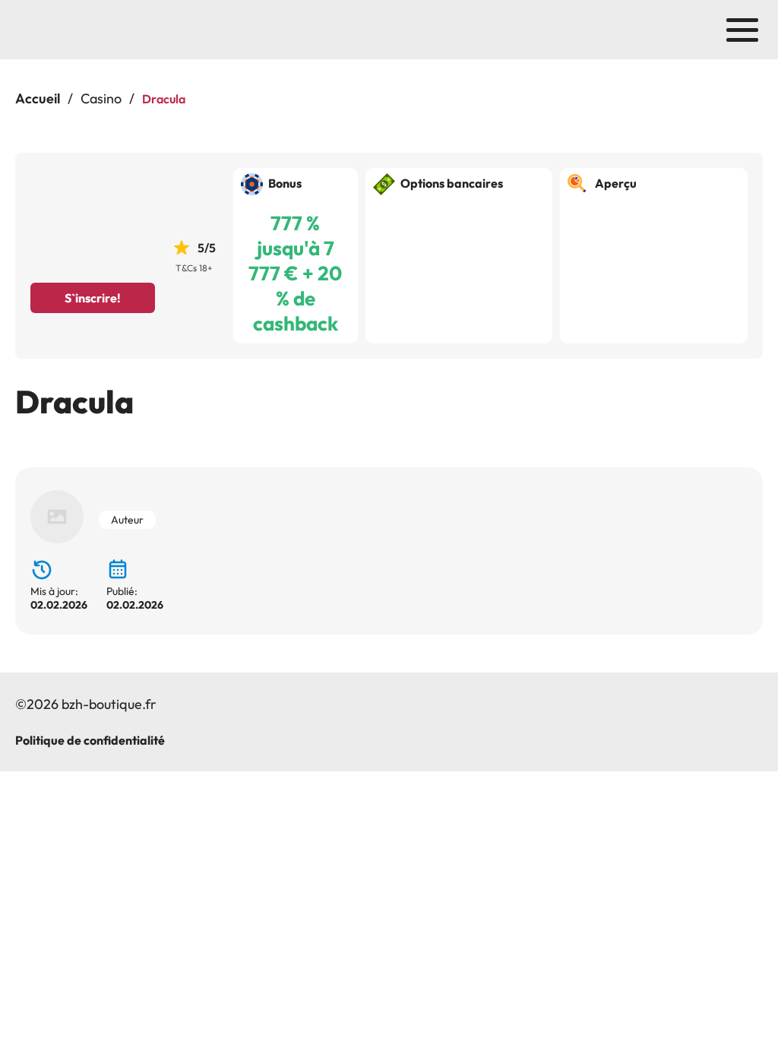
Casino (101, 98)
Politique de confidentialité (90, 740)
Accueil (37, 98)
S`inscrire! (93, 297)
